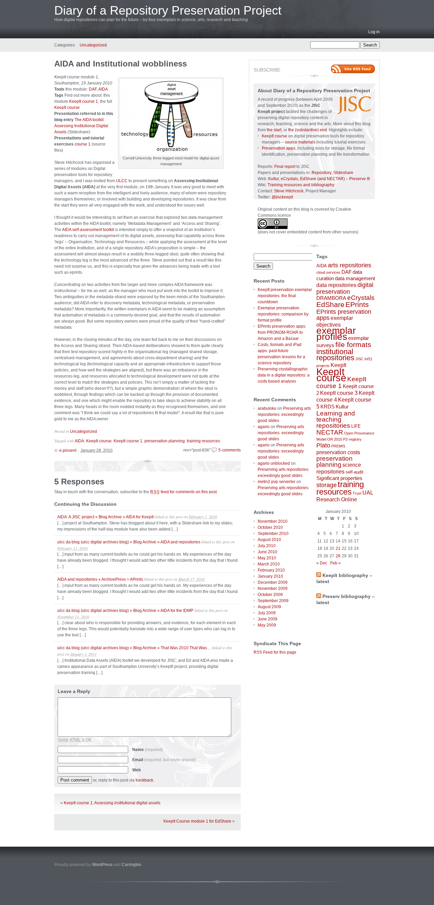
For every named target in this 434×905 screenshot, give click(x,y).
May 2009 (267, 625)
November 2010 (273, 521)
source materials (300, 142)
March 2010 (269, 564)
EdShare (330, 304)
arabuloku (267, 408)
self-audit (354, 472)
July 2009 (267, 613)
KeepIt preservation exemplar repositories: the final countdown (285, 295)
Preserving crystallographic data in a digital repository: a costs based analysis (284, 375)
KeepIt (338, 365)
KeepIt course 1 (83, 101)
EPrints (357, 304)
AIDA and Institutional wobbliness (120, 63)
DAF (93, 89)
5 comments (229, 450)
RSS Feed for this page (275, 652)
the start (274, 130)
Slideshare (343, 172)
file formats (353, 344)
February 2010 (271, 570)
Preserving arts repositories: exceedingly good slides (284, 414)
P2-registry (352, 439)
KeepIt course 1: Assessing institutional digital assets (112, 803)
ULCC (121, 180)
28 (338, 556)
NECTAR (329, 432)
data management (355, 278)
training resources (203, 441)
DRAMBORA (331, 298)
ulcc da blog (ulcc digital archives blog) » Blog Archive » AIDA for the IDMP (125, 610)
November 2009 (273, 588)
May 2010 (267, 558)
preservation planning (164, 441)
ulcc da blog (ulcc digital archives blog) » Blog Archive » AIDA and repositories (128, 542)
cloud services (328, 272)
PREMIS (338, 446)
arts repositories (349, 265)
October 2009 (270, 594)
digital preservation (344, 288)
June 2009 (267, 619)
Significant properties (339, 478)
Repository (321, 172)
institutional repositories (335, 354)
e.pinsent (67, 450)
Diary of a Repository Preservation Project (167, 10)
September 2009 (273, 600)
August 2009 (269, 606)
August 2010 (269, 539)
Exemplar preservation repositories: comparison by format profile (283, 314)
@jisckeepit (282, 197)
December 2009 (273, 582)
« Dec (321, 563)
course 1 (83, 144)
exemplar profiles (336, 333)
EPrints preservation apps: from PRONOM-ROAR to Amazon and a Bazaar (282, 332)
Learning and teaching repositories (335, 419)
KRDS (327, 406)
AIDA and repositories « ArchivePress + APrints (100, 579)
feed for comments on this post (183, 491)
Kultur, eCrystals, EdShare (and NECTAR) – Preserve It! (319, 178)
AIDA (103, 89)
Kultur (342, 406)
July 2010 (267, 545)
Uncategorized (93, 45)
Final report (284, 166)
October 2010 (270, 527)
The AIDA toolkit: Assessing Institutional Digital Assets (81, 125)
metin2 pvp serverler (276, 481)
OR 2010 (334, 439)
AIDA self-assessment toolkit (88, 229)
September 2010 (273, 533)
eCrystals (361, 297)
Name (147, 749)
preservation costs (338, 452)
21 (338, 548)
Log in (374, 32)
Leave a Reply (74, 691)
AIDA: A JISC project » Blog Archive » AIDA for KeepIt (105, 517)
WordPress (102, 864)
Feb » (335, 563)
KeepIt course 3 (339, 393)
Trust (357, 493)
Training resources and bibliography (301, 184)
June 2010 (267, 552)
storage (326, 485)
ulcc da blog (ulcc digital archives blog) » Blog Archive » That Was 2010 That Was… (134, 648)
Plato (323, 445)
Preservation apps (278, 148)
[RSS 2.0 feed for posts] (353, 68)
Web (136, 770)
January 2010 (270, 576)
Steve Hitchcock (288, 191)
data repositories (336, 285)
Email (164, 759)
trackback (144, 780)
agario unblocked (274, 463)
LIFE (356, 426)
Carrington (131, 864)
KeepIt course (67, 107)
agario (264, 426)
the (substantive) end (307, 130)
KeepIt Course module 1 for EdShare (197, 821)
